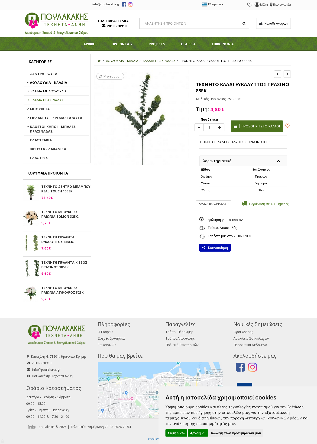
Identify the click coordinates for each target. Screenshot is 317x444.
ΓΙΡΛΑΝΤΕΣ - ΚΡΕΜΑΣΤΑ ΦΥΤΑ (56, 117)
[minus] (199, 127)
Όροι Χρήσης (243, 332)
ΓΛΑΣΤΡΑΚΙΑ (41, 140)
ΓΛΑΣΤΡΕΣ (39, 157)
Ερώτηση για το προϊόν (225, 219)
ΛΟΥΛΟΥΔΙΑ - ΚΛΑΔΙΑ (48, 82)
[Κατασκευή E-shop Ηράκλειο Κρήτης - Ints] (33, 427)
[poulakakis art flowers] (124, 5)
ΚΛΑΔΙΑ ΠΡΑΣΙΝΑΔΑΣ (47, 100)
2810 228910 (116, 26)
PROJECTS (157, 44)
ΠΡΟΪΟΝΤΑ (121, 44)
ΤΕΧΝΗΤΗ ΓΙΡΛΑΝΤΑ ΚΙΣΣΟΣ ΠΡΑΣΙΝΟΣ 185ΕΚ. (64, 264)
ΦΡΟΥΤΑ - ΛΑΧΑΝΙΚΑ (48, 148)
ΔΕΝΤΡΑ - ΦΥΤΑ (43, 73)
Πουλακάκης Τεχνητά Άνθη (52, 376)
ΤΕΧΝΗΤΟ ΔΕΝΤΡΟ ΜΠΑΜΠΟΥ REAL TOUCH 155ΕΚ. (65, 188)
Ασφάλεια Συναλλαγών (251, 338)
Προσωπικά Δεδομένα (250, 345)
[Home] (99, 60)
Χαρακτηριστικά (217, 160)
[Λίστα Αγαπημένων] (249, 5)
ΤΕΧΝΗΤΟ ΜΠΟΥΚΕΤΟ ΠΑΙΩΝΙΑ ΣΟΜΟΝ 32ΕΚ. (60, 214)
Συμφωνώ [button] (176, 433)
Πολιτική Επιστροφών (182, 345)
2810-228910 (243, 236)
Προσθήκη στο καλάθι (259, 126)
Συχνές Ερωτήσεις (111, 338)
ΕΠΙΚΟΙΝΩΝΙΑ (223, 44)
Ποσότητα (209, 119)
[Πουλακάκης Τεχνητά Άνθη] (56, 23)
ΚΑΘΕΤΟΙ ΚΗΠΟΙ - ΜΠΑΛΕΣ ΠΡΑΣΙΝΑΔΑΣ (53, 128)
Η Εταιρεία (105, 332)
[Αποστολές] (202, 227)
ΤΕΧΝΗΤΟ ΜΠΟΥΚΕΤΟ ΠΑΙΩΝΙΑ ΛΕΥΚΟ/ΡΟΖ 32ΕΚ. (62, 290)
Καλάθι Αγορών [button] (275, 23)
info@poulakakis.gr (46, 369)
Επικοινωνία (107, 345)
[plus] (219, 127)
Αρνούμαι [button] (198, 433)
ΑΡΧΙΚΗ (89, 44)
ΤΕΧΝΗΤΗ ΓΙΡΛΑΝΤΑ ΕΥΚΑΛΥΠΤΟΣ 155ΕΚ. (57, 239)
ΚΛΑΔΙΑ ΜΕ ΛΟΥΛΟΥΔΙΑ (49, 91)
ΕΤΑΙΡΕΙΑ (188, 44)
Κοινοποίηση (217, 247)
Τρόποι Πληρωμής (179, 332)
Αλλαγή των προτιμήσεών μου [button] (236, 433)
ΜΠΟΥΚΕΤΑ (40, 109)
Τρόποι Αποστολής (222, 227)
